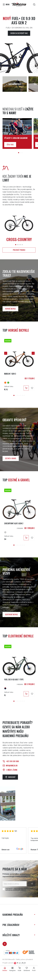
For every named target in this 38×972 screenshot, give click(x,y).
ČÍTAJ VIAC (10, 144)
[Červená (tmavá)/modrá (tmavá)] (5, 688)
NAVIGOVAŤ (11, 777)
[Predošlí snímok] (5, 353)
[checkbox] (4, 889)
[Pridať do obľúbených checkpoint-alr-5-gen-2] (32, 537)
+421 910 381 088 (12, 761)
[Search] (34, 4)
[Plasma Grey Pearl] (5, 532)
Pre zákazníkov (11, 925)
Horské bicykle (10, 308)
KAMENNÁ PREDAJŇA (13, 914)
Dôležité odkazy (11, 935)
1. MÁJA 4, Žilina (11, 770)
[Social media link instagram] (5, 944)
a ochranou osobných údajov (20, 889)
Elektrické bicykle (11, 614)
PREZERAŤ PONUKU (19, 250)
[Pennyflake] (5, 383)
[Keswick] (8, 383)
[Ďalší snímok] (33, 353)
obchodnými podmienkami (23, 888)
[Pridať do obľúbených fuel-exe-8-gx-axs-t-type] (32, 693)
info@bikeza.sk (11, 765)
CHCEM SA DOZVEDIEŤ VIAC (19, 33)
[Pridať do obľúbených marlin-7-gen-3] (32, 388)
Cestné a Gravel (10, 458)
